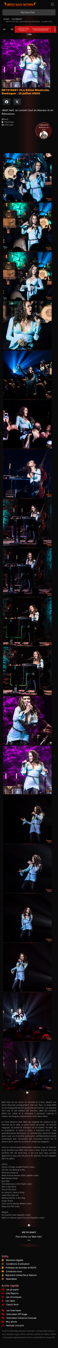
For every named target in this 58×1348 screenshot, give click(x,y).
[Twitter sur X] (17, 101)
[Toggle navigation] (52, 4)
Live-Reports (17, 19)
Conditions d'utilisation (18, 1263)
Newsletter (11, 1278)
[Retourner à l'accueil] (20, 4)
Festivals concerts (15, 1325)
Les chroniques (13, 1297)
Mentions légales (14, 1260)
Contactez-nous (14, 1271)
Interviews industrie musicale (21, 1317)
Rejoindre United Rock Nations (21, 1275)
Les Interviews (13, 1310)
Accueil (6, 19)
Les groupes (12, 1289)
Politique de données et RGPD (21, 1267)
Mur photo (11, 1321)
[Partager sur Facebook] (7, 101)
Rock (29, 1240)
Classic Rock (12, 1304)
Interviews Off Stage (16, 1314)
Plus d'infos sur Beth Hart (29, 1236)
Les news (10, 1300)
